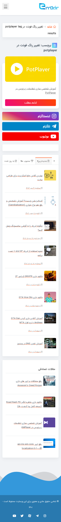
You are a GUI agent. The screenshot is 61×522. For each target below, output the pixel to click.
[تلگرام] (37, 516)
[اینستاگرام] (45, 516)
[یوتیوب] (14, 516)
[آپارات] (30, 516)
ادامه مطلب (30, 103)
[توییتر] (22, 516)
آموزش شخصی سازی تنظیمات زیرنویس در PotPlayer (35, 91)
